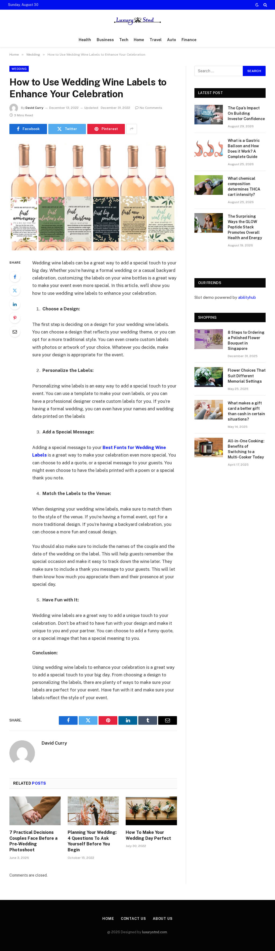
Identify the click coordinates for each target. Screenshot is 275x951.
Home (139, 40)
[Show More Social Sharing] (131, 129)
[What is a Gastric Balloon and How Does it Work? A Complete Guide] (208, 147)
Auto (171, 40)
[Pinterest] (14, 318)
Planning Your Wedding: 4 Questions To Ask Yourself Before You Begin (92, 841)
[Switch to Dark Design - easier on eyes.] (257, 5)
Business (105, 40)
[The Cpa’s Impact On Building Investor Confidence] (208, 114)
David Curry (35, 108)
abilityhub (247, 297)
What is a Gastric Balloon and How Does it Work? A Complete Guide (244, 148)
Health (85, 40)
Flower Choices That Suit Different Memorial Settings (247, 375)
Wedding (19, 68)
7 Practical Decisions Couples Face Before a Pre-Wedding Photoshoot (33, 841)
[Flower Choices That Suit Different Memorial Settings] (208, 377)
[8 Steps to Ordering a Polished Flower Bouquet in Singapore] (208, 339)
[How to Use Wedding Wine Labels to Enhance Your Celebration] (93, 195)
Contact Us (133, 919)
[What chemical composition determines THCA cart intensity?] (208, 185)
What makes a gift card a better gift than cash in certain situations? (246, 411)
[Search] (264, 5)
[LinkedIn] (14, 304)
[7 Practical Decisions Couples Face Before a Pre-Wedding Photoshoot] (35, 810)
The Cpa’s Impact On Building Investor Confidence (246, 113)
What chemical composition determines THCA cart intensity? (244, 186)
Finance (189, 40)
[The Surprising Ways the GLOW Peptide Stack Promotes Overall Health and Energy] (208, 223)
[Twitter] (14, 290)
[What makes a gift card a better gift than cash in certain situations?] (208, 409)
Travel (156, 40)
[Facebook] (14, 276)
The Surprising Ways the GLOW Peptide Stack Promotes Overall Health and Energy (245, 227)
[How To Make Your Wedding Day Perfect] (151, 810)
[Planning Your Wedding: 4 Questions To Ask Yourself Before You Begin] (93, 810)
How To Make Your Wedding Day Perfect (148, 835)
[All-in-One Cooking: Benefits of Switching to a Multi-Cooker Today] (208, 447)
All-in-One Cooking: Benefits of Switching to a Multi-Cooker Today (246, 449)
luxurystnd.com (154, 932)
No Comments (151, 108)
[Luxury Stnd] (137, 21)
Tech (123, 40)
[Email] (14, 331)
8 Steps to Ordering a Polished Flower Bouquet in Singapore (246, 340)
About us (163, 919)
